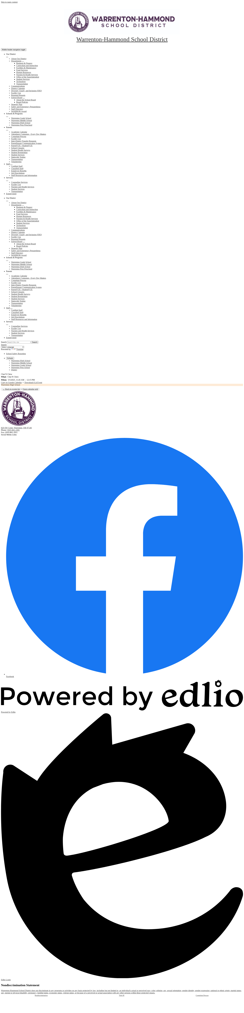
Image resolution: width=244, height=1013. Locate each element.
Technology (21, 81)
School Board (16, 98)
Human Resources (23, 72)
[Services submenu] (7, 180)
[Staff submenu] (11, 164)
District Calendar (18, 88)
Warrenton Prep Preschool (21, 125)
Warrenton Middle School (21, 120)
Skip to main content (9, 2)
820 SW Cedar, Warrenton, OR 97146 (16, 428)
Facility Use (16, 93)
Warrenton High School (20, 123)
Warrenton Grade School (21, 118)
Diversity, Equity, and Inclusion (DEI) (26, 91)
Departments (16, 61)
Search (3, 342)
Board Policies (22, 102)
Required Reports (18, 95)
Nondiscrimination (41, 995)
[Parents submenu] (7, 130)
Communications (18, 86)
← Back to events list (11, 389)
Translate (20, 349)
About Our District (18, 59)
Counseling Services (19, 182)
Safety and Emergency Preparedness (25, 107)
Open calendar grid (30, 389)
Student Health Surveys (20, 150)
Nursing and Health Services (22, 187)
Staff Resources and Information (24, 175)
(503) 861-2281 (13, 430)
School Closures (17, 148)
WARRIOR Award (19, 111)
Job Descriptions (18, 173)
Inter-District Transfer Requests (23, 141)
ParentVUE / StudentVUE (22, 146)
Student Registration (19, 152)
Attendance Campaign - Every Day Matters (28, 134)
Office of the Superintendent (27, 77)
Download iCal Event (33, 382)
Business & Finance (24, 63)
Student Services (23, 79)
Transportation (22, 84)
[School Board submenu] (24, 98)
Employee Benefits (18, 171)
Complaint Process (18, 136)
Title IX (121, 995)
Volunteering (16, 162)
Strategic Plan (16, 104)
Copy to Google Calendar (11, 382)
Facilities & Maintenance (26, 68)
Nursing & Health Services (27, 75)
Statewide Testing (18, 157)
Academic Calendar (19, 132)
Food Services (22, 70)
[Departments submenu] (23, 61)
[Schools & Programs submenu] (7, 116)
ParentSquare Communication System (26, 143)
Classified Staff (17, 168)
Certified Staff (16, 166)
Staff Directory (17, 109)
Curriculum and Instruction (27, 65)
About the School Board (26, 100)
